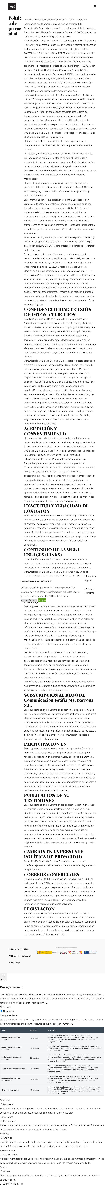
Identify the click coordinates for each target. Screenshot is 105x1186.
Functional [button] (5, 1100)
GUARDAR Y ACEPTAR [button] (11, 1184)
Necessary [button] (5, 1007)
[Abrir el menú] (95, 6)
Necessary (8, 1011)
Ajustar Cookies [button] (29, 600)
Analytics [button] (4, 1133)
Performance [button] (6, 1117)
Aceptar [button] (42, 600)
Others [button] (3, 1167)
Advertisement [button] (7, 1150)
